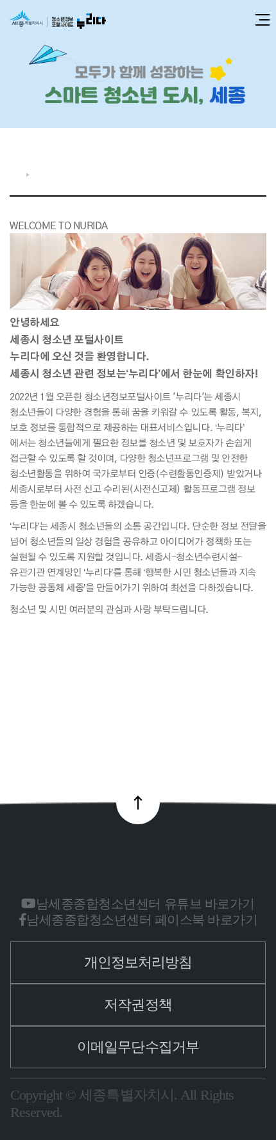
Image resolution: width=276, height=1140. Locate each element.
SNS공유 (218, 171)
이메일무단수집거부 (138, 1047)
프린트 (259, 171)
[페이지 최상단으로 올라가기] (138, 802)
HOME (15, 174)
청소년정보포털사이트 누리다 (58, 20)
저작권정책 (138, 1005)
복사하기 (239, 171)
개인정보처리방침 (138, 962)
